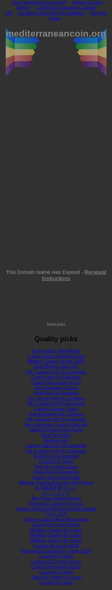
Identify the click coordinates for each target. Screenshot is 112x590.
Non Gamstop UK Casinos (56, 414)
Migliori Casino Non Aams (56, 429)
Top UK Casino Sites (56, 466)
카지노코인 (56, 514)
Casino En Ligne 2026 (56, 545)
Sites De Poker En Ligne (56, 577)
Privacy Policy (56, 323)
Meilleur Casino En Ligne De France (56, 482)
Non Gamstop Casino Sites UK (56, 424)
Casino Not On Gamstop (56, 377)
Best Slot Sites (56, 435)
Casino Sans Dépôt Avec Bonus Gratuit (56, 508)
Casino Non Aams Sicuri (56, 382)
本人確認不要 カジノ (56, 487)
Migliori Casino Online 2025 (56, 361)
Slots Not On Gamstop (56, 392)
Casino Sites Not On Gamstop (56, 445)
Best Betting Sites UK (56, 366)
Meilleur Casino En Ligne (56, 530)
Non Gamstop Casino (56, 387)
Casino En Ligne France (56, 524)
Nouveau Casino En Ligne (56, 503)
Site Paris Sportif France (56, 498)
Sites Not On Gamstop (56, 471)
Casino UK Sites (56, 461)
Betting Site (56, 440)
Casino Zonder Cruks (56, 409)
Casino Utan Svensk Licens (56, 356)
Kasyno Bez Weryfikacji (56, 350)
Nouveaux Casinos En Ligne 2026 (56, 550)
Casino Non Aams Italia (56, 477)
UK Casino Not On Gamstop (56, 398)
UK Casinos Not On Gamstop (56, 372)
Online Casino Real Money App (56, 519)
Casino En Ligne (56, 556)
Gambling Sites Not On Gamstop (51, 13)
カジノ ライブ (56, 493)
